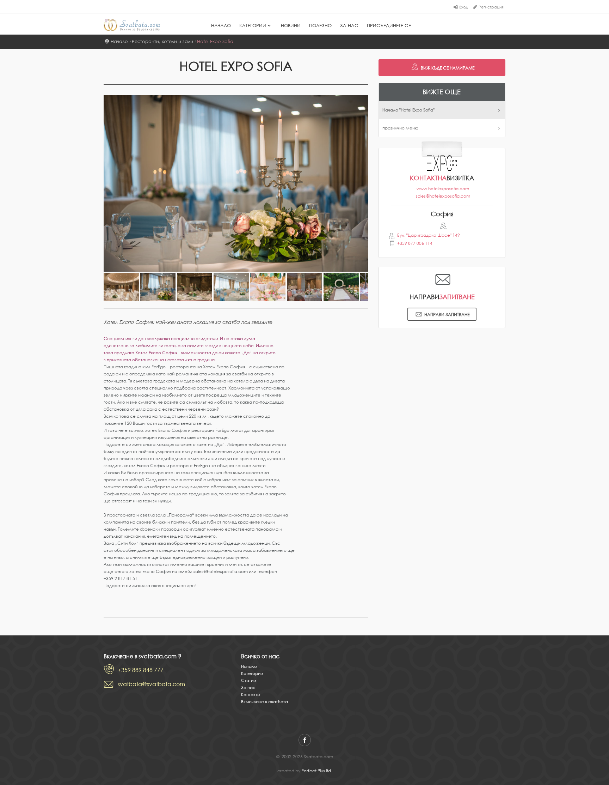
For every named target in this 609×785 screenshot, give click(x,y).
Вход (463, 7)
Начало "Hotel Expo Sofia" (408, 110)
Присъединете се (389, 26)
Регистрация (491, 7)
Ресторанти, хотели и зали (162, 41)
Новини (291, 26)
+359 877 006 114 (414, 243)
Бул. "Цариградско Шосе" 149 (428, 235)
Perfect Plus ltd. (316, 771)
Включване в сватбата (264, 702)
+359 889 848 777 (141, 670)
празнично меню (400, 128)
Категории (252, 26)
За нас (349, 26)
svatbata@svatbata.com (151, 684)
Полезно (320, 26)
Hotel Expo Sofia (215, 41)
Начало (221, 26)
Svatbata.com (140, 25)
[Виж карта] (442, 227)
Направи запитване (446, 315)
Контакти (250, 695)
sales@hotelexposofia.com (443, 196)
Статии (248, 680)
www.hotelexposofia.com (443, 189)
